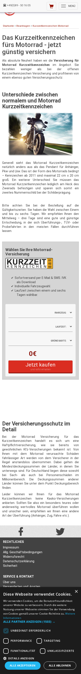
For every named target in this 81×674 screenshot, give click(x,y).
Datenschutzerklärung (18, 561)
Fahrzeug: (61, 313)
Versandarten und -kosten (21, 586)
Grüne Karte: (59, 341)
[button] (40, 621)
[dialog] (40, 630)
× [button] (76, 591)
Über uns (9, 582)
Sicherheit (10, 565)
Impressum (11, 547)
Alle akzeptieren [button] (22, 665)
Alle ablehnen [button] (60, 665)
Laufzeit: (61, 327)
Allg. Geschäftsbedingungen (22, 552)
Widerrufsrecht (13, 556)
